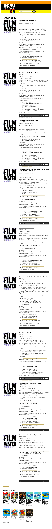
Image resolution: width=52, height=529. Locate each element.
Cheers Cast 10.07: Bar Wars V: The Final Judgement (29, 518)
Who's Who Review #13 (14, 517)
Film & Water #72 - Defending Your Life (30, 435)
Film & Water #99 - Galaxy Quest (28, 332)
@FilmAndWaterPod (30, 40)
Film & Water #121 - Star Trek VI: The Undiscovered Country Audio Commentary (34, 169)
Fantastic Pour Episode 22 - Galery (37, 500)
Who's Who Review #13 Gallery (21, 517)
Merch (33, 7)
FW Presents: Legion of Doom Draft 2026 (6, 501)
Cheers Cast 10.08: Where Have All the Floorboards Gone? (22, 501)
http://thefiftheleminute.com (40, 350)
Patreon (28, 7)
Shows (18, 7)
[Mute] (43, 68)
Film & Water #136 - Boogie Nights (29, 73)
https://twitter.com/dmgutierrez (41, 136)
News (13, 7)
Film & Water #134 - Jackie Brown (28, 120)
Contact (47, 7)
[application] (34, 68)
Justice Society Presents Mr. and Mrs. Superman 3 (45, 501)
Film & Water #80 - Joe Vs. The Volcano (30, 383)
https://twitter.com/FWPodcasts (29, 59)
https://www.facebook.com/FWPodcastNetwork (33, 62)
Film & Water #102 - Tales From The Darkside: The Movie (33, 277)
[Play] (20, 68)
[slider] (46, 68)
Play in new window (25, 69)
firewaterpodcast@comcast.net (32, 38)
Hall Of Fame (40, 7)
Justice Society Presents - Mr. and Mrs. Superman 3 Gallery (6, 519)
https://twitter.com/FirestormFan (29, 402)
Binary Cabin (33, 526)
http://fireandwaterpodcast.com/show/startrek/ (33, 195)
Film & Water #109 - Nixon (26, 228)
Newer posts (6, 486)
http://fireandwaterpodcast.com (34, 56)
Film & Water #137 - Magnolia (27, 20)
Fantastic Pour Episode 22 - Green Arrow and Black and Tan (29, 502)
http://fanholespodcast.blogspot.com (30, 300)
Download (30, 69)
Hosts (23, 7)
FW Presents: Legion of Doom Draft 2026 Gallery (14, 501)
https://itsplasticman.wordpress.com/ (40, 451)
